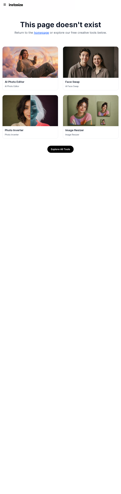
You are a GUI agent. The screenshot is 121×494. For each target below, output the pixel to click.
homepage (41, 32)
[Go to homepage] (16, 4)
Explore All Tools (60, 149)
